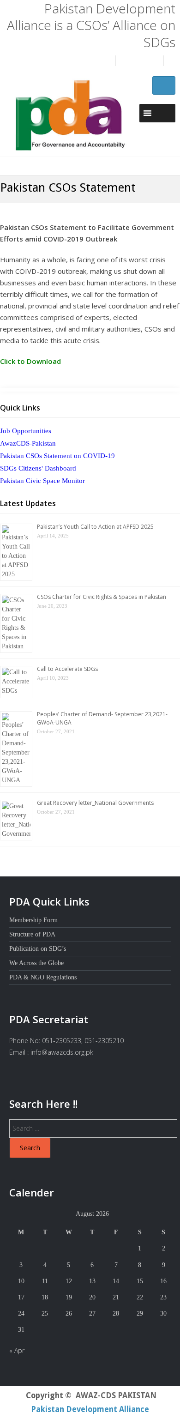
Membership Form (33, 920)
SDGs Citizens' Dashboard (38, 468)
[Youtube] (154, 61)
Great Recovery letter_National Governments (95, 803)
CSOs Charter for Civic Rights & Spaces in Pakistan (101, 597)
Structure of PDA (32, 934)
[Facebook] (123, 61)
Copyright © (49, 1395)
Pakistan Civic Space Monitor (42, 480)
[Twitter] (138, 61)
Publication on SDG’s (37, 948)
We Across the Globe (36, 963)
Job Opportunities (25, 431)
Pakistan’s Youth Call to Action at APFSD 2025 (95, 527)
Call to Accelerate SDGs (67, 669)
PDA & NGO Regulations (43, 977)
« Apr (16, 1350)
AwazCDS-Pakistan (28, 443)
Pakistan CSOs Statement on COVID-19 (57, 455)
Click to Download (30, 361)
